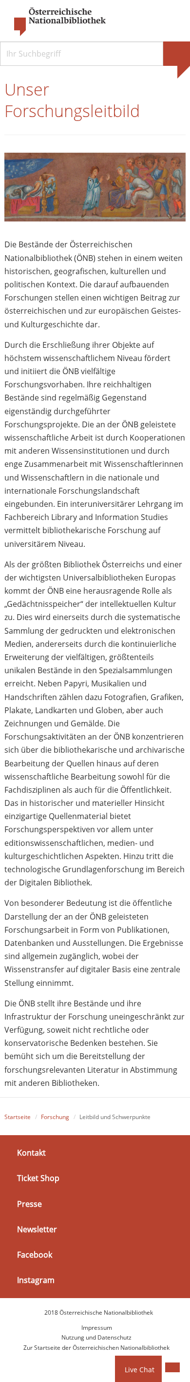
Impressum (96, 1327)
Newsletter (37, 1229)
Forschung (55, 1117)
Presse (29, 1203)
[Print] (172, 1367)
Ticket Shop (38, 1178)
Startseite (17, 1117)
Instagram (36, 1280)
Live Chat (139, 1369)
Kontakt (31, 1152)
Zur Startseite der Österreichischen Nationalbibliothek (96, 1347)
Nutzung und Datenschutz (96, 1337)
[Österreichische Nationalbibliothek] (55, 22)
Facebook (34, 1254)
